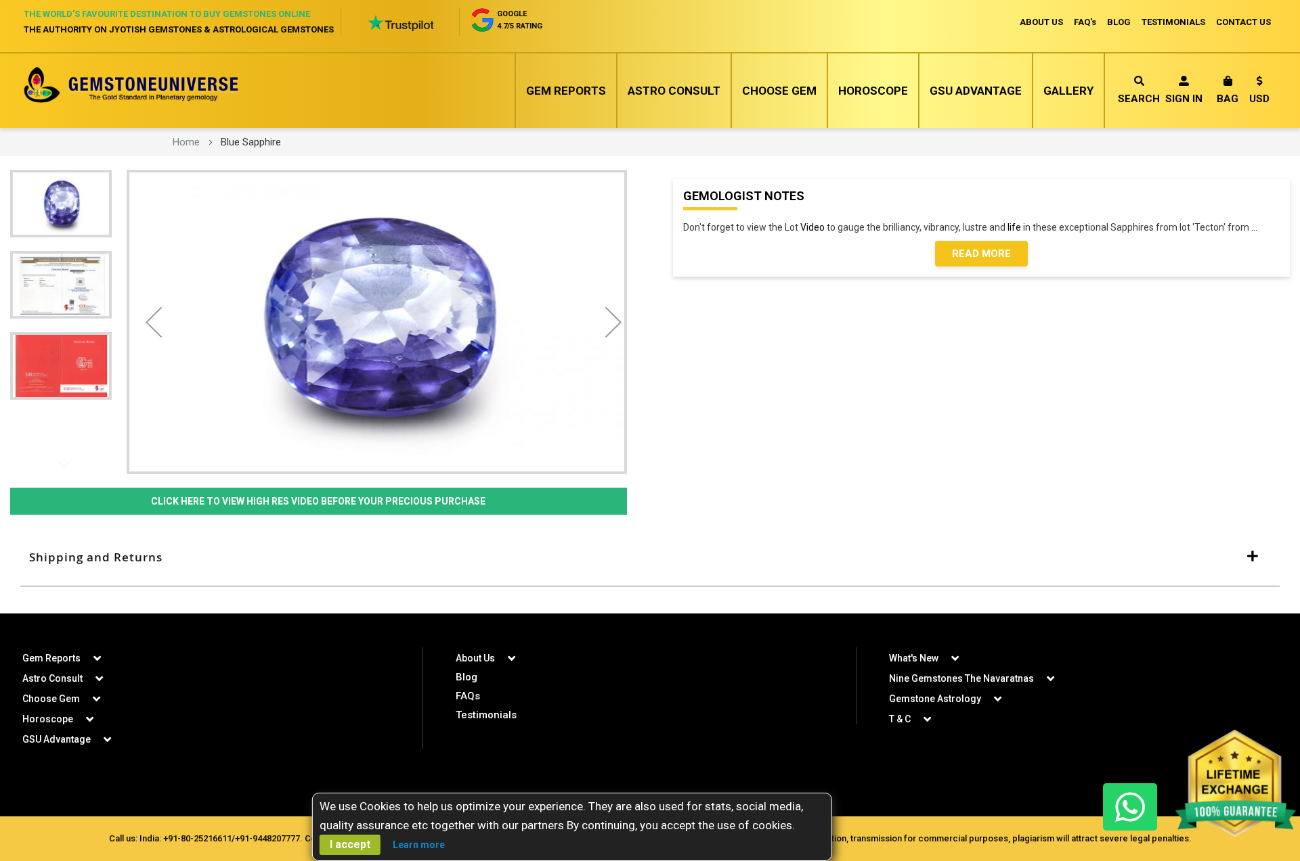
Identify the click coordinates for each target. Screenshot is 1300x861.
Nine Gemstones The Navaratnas (961, 678)
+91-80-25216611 (197, 838)
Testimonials (486, 715)
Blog (466, 677)
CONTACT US (1243, 22)
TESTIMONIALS (1173, 22)
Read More (981, 254)
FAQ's (1085, 22)
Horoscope (873, 90)
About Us (475, 658)
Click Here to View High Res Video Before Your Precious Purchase (318, 501)
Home (186, 142)
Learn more (419, 844)
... (1256, 227)
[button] (1259, 92)
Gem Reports (566, 90)
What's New (913, 658)
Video (812, 227)
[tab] (650, 557)
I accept (350, 844)
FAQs (468, 696)
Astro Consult (674, 90)
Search (1139, 99)
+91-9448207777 (267, 838)
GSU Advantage (976, 90)
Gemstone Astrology (935, 698)
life (1014, 227)
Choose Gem (779, 90)
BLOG (1119, 22)
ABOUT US (1041, 22)
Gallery (1068, 90)
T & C (900, 719)
